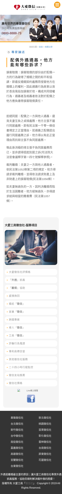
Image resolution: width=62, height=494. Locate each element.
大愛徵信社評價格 (20, 272)
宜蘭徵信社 (17, 460)
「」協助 (17, 288)
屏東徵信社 (45, 454)
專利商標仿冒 (17, 351)
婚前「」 (17, 303)
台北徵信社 (17, 423)
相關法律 (48, 47)
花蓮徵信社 (45, 460)
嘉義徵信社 (17, 448)
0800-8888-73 (11, 33)
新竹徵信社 (17, 429)
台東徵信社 (17, 466)
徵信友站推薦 (17, 375)
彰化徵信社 (45, 435)
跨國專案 (14, 319)
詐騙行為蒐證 (17, 343)
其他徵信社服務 (18, 359)
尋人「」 (17, 327)
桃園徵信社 (45, 423)
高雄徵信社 (17, 454)
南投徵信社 (17, 442)
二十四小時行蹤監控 (21, 367)
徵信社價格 (15, 383)
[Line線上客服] (31, 390)
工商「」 (17, 335)
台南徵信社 (45, 448)
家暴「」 (17, 311)
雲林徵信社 (45, 442)
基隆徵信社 (17, 417)
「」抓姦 (17, 280)
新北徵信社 (45, 417)
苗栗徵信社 (45, 429)
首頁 (41, 47)
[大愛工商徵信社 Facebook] (31, 402)
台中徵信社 (17, 435)
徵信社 (29, 483)
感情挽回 (14, 295)
